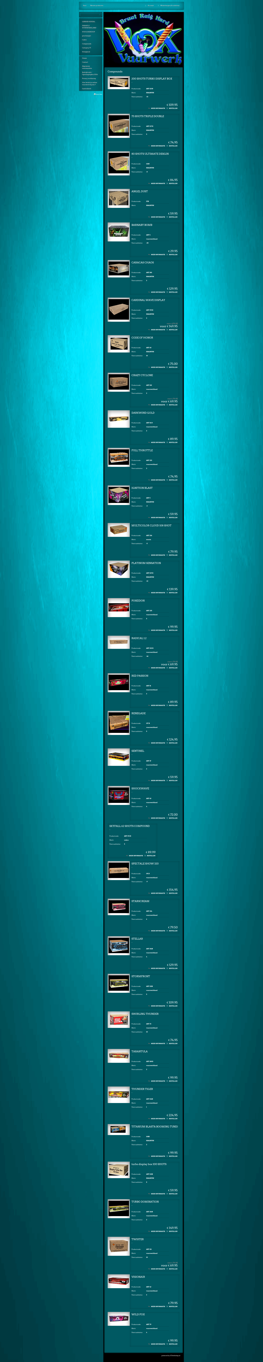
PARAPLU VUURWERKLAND (89, 27)
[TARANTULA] (119, 1055)
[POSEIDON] (119, 608)
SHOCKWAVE (140, 788)
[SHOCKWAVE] (119, 795)
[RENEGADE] (119, 722)
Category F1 (86, 48)
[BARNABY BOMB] (119, 232)
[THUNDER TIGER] (119, 1095)
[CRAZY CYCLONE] (119, 382)
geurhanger (86, 36)
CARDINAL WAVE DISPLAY (148, 300)
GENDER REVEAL (88, 22)
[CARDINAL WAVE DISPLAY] (119, 309)
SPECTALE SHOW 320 (145, 863)
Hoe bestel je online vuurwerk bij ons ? (89, 84)
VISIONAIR (138, 1276)
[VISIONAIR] (119, 1281)
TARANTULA (140, 1051)
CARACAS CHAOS (143, 262)
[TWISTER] (119, 1246)
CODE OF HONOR (142, 337)
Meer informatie (158, 108)
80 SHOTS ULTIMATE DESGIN (150, 153)
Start (84, 5)
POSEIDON (138, 600)
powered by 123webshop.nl (170, 1355)
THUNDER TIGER (142, 1089)
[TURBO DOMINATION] (119, 1209)
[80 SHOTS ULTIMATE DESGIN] (119, 163)
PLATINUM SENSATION (146, 563)
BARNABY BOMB (142, 224)
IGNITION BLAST (142, 487)
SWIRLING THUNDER (145, 1013)
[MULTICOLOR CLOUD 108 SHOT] (119, 530)
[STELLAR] (119, 946)
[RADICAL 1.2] (119, 642)
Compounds (86, 44)
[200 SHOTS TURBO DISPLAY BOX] (119, 83)
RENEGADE (139, 713)
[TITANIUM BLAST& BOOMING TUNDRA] (119, 1130)
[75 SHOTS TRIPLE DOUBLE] (119, 125)
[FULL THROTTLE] (119, 457)
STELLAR (137, 938)
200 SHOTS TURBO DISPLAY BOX (152, 78)
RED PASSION (140, 675)
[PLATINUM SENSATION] (119, 569)
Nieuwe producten (96, 5)
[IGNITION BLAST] (119, 495)
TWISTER (138, 1239)
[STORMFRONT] (119, 983)
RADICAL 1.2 (139, 638)
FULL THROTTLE (142, 450)
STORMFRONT (141, 976)
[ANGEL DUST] (119, 198)
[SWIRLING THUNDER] (119, 1019)
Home (84, 58)
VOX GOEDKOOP (88, 32)
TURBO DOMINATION (145, 1201)
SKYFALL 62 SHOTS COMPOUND (129, 826)
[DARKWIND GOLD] (119, 419)
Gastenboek (86, 89)
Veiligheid (86, 52)
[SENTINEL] (119, 757)
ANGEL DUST (140, 191)
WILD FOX (138, 1314)
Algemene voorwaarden (87, 67)
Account (150, 5)
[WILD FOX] (119, 1318)
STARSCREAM (140, 901)
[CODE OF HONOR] (119, 344)
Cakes (84, 40)
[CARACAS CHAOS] (119, 269)
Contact (85, 62)
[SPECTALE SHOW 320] (119, 871)
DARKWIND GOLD (143, 412)
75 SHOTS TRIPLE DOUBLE (148, 116)
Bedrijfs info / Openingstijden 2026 (90, 73)
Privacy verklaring (89, 78)
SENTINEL (138, 750)
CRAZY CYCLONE (142, 375)
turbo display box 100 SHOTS (149, 1164)
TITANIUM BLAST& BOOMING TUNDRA (155, 1126)
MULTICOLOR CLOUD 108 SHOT (151, 525)
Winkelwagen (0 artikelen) (169, 5)
